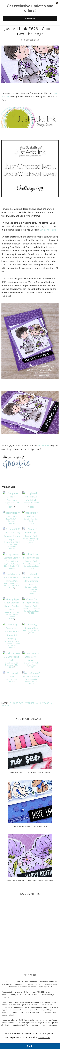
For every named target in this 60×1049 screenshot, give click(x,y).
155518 (11, 588)
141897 (31, 667)
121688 (31, 523)
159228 (11, 523)
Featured (30, 703)
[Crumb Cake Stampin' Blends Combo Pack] (31, 606)
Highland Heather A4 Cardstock (31, 504)
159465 (31, 543)
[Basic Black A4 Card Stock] (31, 516)
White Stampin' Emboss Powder (31, 680)
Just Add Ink (43, 445)
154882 (31, 613)
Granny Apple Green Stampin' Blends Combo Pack (11, 614)
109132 (31, 683)
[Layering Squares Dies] (31, 628)
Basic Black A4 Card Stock (31, 520)
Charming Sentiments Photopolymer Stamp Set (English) (12, 643)
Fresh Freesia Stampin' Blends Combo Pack (11, 585)
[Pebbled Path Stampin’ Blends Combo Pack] (31, 561)
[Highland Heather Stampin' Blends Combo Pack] (31, 584)
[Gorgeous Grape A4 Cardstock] (11, 500)
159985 (11, 647)
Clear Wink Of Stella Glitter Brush (31, 664)
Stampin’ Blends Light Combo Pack (31, 540)
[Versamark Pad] (11, 676)
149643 (11, 667)
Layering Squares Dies (31, 631)
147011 (11, 507)
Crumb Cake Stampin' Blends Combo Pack (31, 610)
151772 (31, 633)
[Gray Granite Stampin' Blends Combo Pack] (11, 561)
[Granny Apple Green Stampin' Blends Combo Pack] (11, 609)
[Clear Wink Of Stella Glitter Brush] (31, 660)
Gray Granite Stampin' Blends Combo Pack (11, 565)
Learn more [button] (44, 1037)
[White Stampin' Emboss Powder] (31, 676)
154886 (11, 568)
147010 (31, 507)
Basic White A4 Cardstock (11, 520)
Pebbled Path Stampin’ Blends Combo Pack (31, 565)
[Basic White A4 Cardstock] (11, 516)
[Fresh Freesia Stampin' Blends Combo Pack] (11, 580)
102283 (11, 681)
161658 (31, 568)
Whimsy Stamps (48, 229)
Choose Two (16, 703)
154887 (31, 593)
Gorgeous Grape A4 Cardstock (12, 504)
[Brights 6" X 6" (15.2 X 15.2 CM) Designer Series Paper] (11, 539)
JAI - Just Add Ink (44, 703)
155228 (11, 548)
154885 (11, 619)
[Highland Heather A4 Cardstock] (31, 500)
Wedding (6, 705)
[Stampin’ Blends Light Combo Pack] (31, 535)
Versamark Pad (11, 679)
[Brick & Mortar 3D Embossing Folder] (11, 660)
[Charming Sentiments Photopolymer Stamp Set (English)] (11, 638)
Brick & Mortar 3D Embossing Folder (11, 664)
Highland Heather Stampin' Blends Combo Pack (31, 589)
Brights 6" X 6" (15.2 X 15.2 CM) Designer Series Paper (12, 544)
